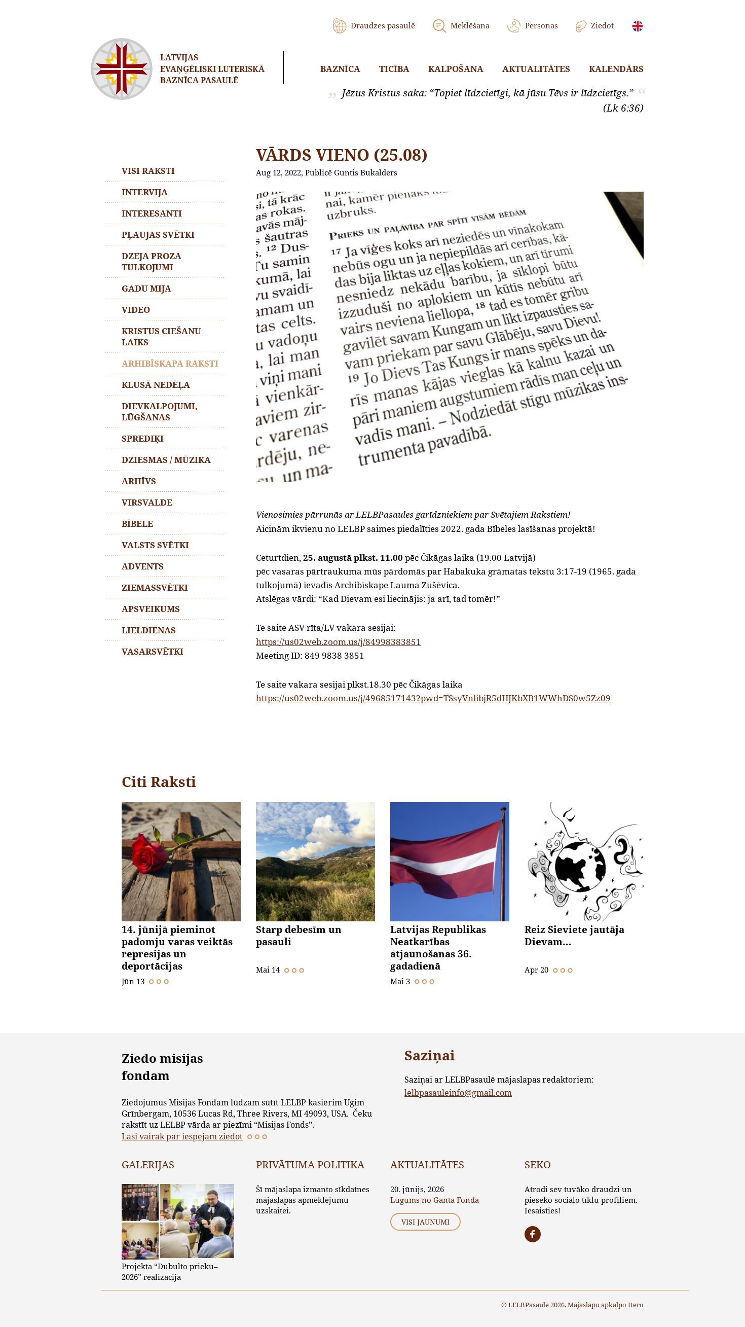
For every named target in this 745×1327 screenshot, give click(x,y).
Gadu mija (146, 288)
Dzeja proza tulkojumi (151, 261)
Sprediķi (143, 438)
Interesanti (152, 213)
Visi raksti (148, 170)
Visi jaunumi (425, 1222)
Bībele (137, 523)
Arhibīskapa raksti (170, 363)
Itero (636, 1304)
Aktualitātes (536, 69)
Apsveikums (151, 609)
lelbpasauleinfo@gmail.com (458, 1092)
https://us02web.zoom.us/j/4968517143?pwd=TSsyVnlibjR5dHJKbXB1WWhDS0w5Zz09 (433, 698)
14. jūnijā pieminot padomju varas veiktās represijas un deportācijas (177, 948)
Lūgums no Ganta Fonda (434, 1200)
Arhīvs (139, 481)
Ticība (394, 69)
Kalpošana (455, 69)
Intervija (145, 192)
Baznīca (340, 69)
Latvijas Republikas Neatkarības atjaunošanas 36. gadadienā (438, 948)
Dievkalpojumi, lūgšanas (160, 411)
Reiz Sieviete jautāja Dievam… (574, 935)
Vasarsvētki (152, 651)
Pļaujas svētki (158, 234)
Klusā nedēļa (156, 384)
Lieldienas (149, 630)
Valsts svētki (155, 545)
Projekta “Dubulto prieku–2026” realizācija (170, 1271)
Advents (143, 566)
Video (136, 309)
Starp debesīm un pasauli (299, 935)
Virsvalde (147, 502)
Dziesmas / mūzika (166, 459)
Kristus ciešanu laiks (161, 336)
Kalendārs (616, 69)
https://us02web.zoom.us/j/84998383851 (338, 642)
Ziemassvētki (155, 587)
